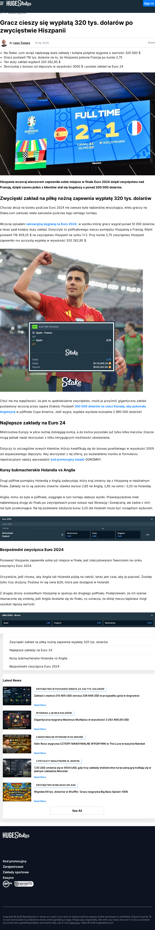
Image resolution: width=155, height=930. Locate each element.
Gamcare (75, 922)
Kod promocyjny (14, 861)
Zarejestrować (13, 867)
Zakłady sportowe (16, 872)
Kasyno (8, 877)
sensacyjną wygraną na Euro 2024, (52, 224)
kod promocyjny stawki (67, 459)
